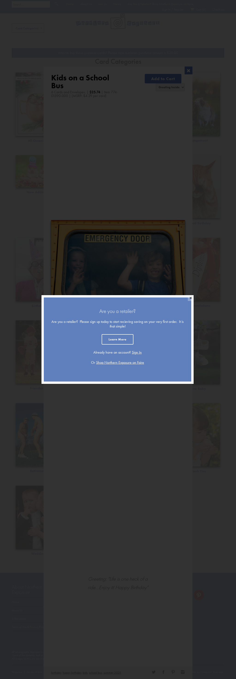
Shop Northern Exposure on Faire (120, 362)
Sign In (137, 352)
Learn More (118, 339)
